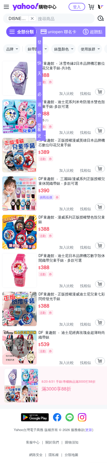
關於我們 (52, 442)
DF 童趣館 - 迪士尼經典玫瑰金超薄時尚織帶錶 (71, 334)
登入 (77, 6)
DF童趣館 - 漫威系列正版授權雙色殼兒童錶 (71, 219)
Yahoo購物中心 (34, 6)
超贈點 (96, 32)
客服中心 (32, 442)
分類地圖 (71, 454)
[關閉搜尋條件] (32, 18)
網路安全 (36, 454)
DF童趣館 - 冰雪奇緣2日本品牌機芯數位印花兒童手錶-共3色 (71, 65)
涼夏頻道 (39, 85)
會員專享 (39, 116)
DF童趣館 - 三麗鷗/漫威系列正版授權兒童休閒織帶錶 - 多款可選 (71, 181)
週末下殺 (39, 105)
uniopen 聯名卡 (62, 32)
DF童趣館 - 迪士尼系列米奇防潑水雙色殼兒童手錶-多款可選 (71, 104)
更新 (88, 429)
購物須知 (71, 442)
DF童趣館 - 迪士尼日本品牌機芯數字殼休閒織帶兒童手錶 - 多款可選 (71, 257)
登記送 (39, 43)
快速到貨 (39, 64)
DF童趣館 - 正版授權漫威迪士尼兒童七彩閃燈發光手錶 (71, 296)
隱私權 (54, 454)
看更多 (39, 135)
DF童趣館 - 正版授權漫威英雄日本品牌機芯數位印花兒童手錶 (71, 142)
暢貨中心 (39, 53)
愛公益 (39, 126)
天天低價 (39, 74)
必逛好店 (39, 95)
